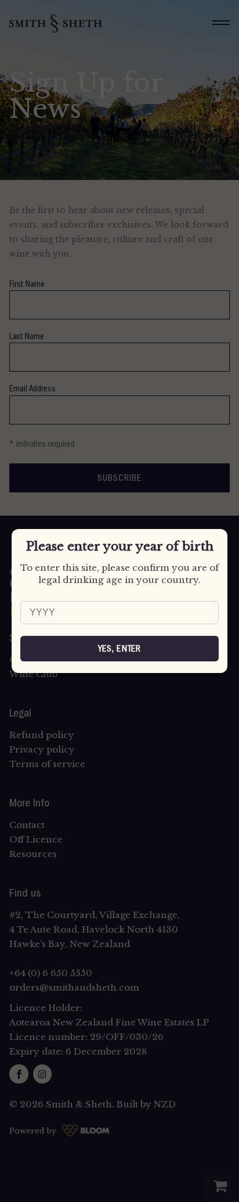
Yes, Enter (120, 648)
